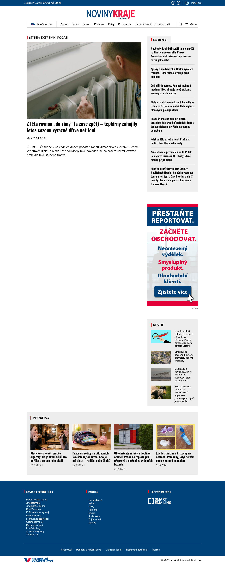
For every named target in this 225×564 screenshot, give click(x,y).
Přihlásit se (196, 3)
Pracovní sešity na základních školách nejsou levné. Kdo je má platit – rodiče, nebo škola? (91, 457)
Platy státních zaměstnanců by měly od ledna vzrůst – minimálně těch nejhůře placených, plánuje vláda (172, 106)
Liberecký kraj (33, 515)
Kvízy (111, 24)
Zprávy (64, 24)
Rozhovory (124, 24)
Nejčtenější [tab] (159, 39)
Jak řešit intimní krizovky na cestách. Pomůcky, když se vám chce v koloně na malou (175, 457)
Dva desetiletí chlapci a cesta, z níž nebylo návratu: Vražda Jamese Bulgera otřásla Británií (184, 338)
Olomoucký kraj (34, 521)
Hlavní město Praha (36, 499)
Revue (86, 24)
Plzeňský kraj (33, 528)
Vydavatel (66, 549)
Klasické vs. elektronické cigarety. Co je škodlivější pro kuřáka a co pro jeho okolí (48, 457)
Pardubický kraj (34, 524)
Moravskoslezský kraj (37, 518)
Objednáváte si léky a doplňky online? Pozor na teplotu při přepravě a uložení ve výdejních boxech (133, 458)
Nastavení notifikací (136, 549)
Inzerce (156, 549)
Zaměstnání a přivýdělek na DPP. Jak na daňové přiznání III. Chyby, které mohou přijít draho (171, 156)
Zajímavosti (94, 519)
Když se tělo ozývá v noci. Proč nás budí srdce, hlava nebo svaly (170, 141)
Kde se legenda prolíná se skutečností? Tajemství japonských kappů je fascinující (184, 394)
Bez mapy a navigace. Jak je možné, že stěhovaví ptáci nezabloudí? (183, 374)
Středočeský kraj (35, 531)
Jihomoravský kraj (35, 505)
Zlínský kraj (32, 534)
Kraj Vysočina (33, 508)
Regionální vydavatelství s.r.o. (185, 559)
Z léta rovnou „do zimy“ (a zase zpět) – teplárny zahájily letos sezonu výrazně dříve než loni (82, 127)
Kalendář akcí (143, 24)
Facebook (173, 3)
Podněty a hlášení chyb (88, 549)
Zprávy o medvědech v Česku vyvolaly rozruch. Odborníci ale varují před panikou (172, 73)
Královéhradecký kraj (37, 512)
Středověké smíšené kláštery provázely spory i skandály (184, 356)
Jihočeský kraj (33, 502)
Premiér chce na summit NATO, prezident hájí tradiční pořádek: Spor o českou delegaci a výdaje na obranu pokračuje (172, 124)
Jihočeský (43, 24)
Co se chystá (162, 24)
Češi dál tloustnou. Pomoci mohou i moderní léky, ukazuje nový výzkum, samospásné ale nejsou (171, 89)
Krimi (76, 24)
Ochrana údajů (114, 549)
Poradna (99, 24)
